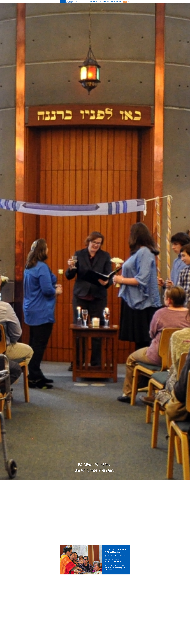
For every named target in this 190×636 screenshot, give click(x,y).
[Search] (129, 1)
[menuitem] (91, 1)
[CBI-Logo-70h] (68, 1)
